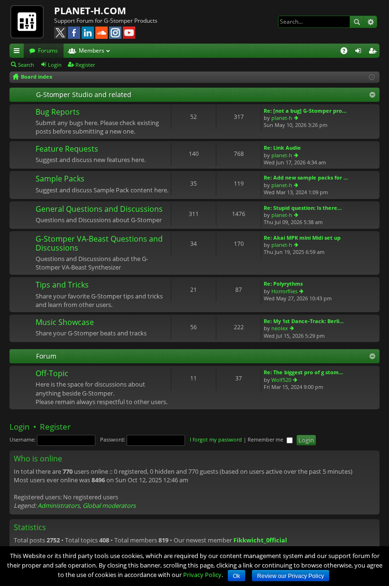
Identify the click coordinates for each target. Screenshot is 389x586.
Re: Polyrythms (283, 283)
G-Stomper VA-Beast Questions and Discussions (99, 243)
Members (91, 50)
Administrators (58, 505)
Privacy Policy (202, 574)
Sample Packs (60, 179)
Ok (236, 576)
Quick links (18, 52)
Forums (48, 50)
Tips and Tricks (62, 285)
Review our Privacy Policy (290, 576)
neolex (279, 328)
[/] (31, 21)
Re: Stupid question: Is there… (303, 207)
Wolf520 (281, 379)
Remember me (266, 439)
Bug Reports (58, 112)
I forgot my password (216, 439)
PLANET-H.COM (90, 10)
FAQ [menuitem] (347, 52)
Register (85, 64)
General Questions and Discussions (99, 209)
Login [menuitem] (360, 52)
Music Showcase (65, 322)
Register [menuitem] (374, 52)
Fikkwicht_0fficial (260, 540)
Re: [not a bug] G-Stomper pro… (305, 110)
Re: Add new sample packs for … (306, 177)
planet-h (281, 117)
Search (357, 21)
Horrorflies (284, 291)
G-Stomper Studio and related (83, 94)
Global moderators (109, 505)
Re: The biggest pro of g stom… (303, 372)
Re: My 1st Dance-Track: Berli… (303, 321)
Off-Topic (52, 374)
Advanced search (370, 21)
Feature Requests (67, 149)
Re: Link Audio (282, 147)
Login (55, 64)
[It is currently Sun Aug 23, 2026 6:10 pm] (372, 77)
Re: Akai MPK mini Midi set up (302, 237)
